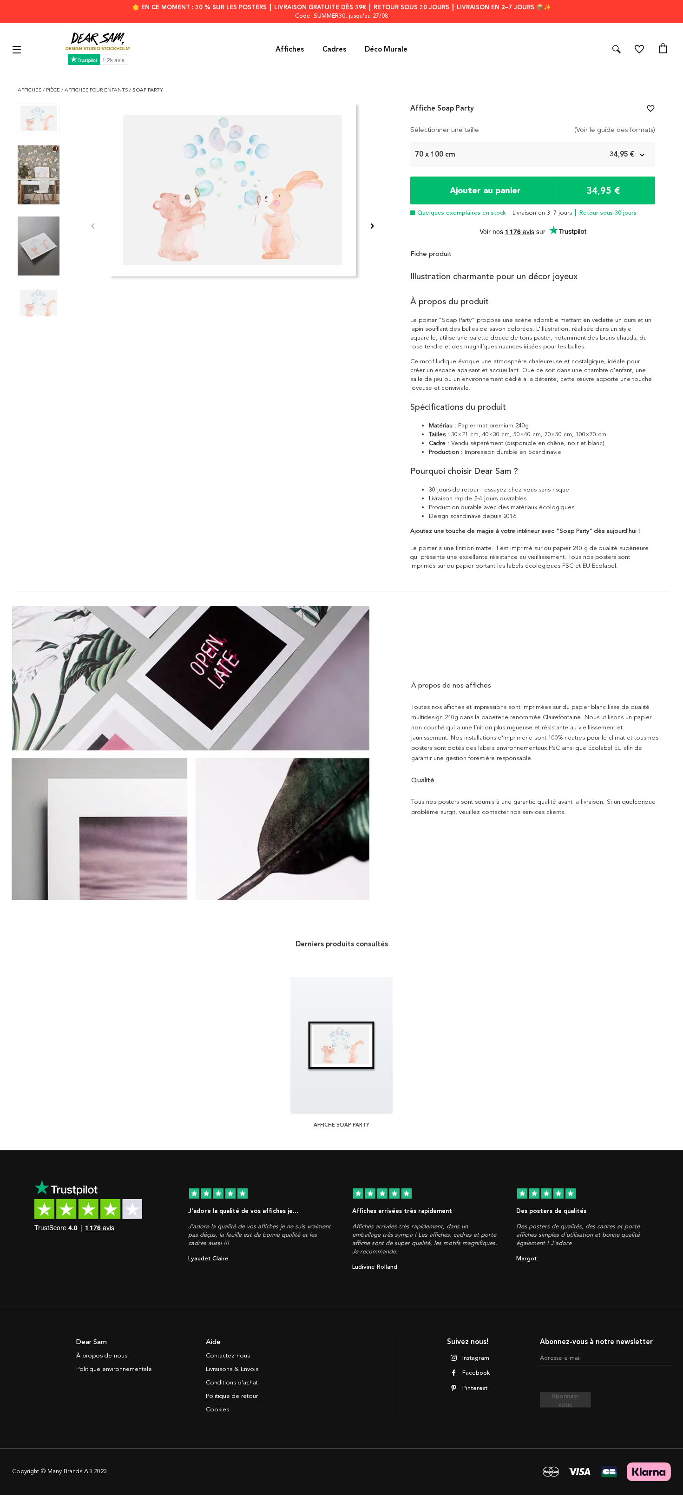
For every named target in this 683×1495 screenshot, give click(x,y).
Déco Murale (386, 49)
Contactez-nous (228, 1355)
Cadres (334, 49)
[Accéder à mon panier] (663, 49)
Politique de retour (232, 1396)
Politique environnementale (114, 1369)
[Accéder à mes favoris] (639, 49)
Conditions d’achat (232, 1382)
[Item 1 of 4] (232, 227)
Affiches (290, 49)
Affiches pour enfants (97, 90)
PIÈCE (53, 90)
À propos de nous (101, 1355)
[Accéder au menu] (18, 49)
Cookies (217, 1409)
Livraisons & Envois (232, 1369)
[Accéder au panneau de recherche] (616, 49)
